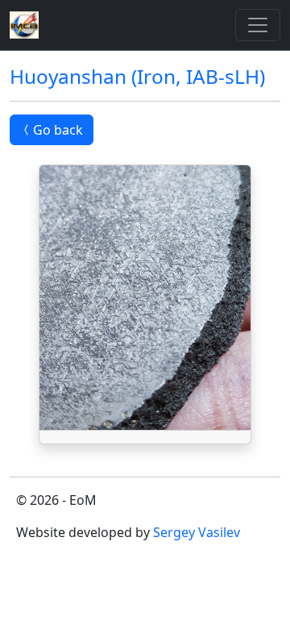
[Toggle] (257, 25)
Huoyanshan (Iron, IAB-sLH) (137, 76)
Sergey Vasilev (196, 532)
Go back (58, 130)
